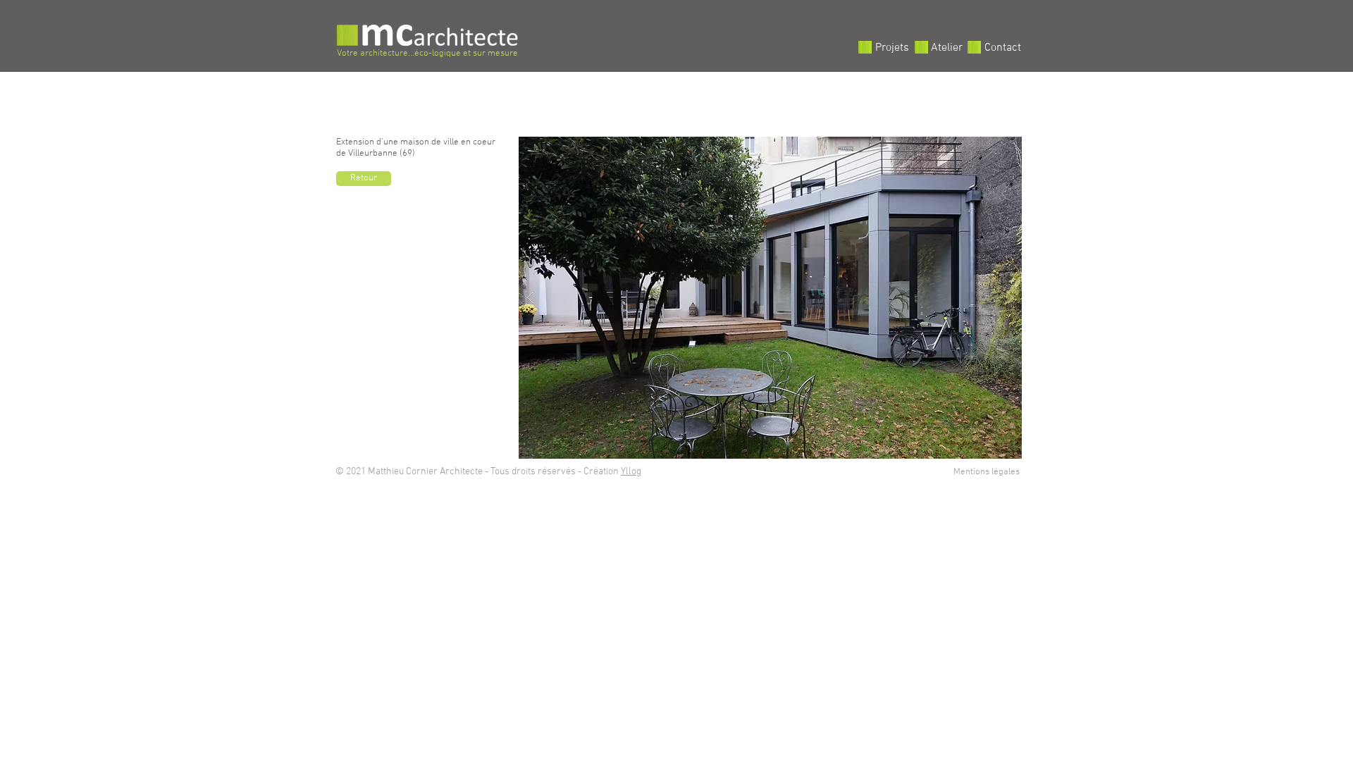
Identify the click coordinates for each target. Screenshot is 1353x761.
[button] (770, 298)
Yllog (631, 472)
